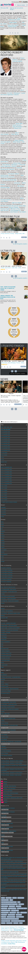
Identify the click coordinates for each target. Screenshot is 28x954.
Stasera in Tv (16, 928)
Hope (2, 644)
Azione (2, 516)
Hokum (5, 802)
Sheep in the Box (4, 723)
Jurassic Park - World (22, 908)
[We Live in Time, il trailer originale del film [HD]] (11, 387)
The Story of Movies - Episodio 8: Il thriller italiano (11, 763)
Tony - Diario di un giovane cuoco (8, 587)
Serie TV (7, 928)
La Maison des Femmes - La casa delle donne (11, 677)
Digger (2, 667)
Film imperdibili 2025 (5, 434)
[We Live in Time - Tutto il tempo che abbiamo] (13, 353)
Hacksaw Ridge (5, 187)
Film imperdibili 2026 (5, 431)
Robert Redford (19, 140)
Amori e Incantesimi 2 (5, 641)
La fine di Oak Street (8, 790)
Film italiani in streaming (6, 579)
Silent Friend (3, 748)
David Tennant (17, 125)
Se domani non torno (5, 657)
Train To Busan (4, 734)
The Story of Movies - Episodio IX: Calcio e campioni (12, 760)
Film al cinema (4, 455)
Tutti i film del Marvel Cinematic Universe (9, 918)
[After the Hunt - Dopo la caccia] (13, 258)
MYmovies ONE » (4, 8)
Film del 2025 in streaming (6, 570)
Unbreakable (4, 914)
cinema (19, 18)
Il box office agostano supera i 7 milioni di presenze (12, 861)
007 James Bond (4, 912)
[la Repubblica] (25, 1)
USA (23, 233)
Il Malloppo (3, 746)
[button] (24, 949)
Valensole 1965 (4, 617)
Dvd (11, 928)
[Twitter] (12, 33)
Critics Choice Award (12, 25)
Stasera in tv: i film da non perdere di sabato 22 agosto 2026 (14, 874)
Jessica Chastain (14, 207)
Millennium (3, 916)
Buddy (2, 672)
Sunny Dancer (4, 739)
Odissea (5, 783)
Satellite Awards (12, 26)
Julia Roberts (14, 212)
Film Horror (3, 512)
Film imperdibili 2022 (5, 441)
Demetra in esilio (4, 686)
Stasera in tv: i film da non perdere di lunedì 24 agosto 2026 (13, 863)
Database (12, 927)
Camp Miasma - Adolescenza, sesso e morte (10, 613)
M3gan (11, 900)
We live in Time (15, 209)
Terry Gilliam (6, 164)
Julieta (2, 838)
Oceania (3, 608)
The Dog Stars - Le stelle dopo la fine (9, 591)
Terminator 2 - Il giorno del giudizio (8, 598)
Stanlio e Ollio (4, 819)
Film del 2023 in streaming (6, 574)
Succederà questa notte (6, 655)
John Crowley (4, 134)
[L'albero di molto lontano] (13, 224)
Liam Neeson (4, 201)
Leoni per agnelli (17, 61)
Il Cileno (3, 594)
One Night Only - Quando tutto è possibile (10, 600)
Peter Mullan (15, 134)
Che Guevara (9, 923)
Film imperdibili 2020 (5, 445)
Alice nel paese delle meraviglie (17, 921)
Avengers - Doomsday (5, 632)
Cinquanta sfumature (5, 910)
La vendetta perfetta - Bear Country (8, 589)
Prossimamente (5, 930)
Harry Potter (18, 914)
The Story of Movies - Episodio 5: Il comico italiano (11, 772)
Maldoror (3, 615)
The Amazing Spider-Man (9, 180)
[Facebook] (10, 33)
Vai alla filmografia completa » (20, 244)
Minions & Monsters (8, 795)
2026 (5, 427)
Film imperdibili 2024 (5, 436)
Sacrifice (5, 800)
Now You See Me (4, 900)
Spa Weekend (4, 674)
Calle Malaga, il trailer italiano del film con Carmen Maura (13, 880)
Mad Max (3, 923)
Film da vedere (4, 452)
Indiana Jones (23, 912)
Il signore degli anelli (5, 921)
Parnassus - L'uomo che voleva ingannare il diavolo (13, 93)
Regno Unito (19, 233)
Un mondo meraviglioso (6, 750)
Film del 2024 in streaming (6, 572)
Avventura (7, 233)
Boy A (22, 90)
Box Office (23, 928)
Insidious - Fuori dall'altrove (7, 610)
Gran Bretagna (12, 362)
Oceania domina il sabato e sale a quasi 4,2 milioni (12, 865)
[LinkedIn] (15, 33)
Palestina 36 (3, 639)
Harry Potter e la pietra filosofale (8, 596)
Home (2, 927)
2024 (22, 362)
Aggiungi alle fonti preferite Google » (16, 8)
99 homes (17, 183)
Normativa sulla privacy (16, 940)
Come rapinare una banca (6, 755)
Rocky (21, 923)
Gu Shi (2, 681)
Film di (2, 457)
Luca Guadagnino (15, 210)
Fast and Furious (19, 916)
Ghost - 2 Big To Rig (5, 713)
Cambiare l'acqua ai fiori (6, 653)
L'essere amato (4, 664)
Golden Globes (13, 22)
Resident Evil (4, 634)
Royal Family (4, 908)
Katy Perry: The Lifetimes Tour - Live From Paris (11, 741)
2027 (2, 427)
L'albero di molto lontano (9, 232)
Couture (2, 603)
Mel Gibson (21, 186)
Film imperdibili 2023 (5, 438)
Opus (19, 902)
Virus (18, 912)
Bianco (2, 662)
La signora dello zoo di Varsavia (8, 808)
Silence (8, 199)
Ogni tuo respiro (16, 203)
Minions (3, 897)
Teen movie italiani (11, 916)
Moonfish (3, 679)
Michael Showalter (6, 206)
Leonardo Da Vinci (12, 908)
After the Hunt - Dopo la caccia (11, 266)
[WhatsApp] (18, 33)
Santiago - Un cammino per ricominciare (9, 630)
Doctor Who (19, 123)
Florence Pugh (5, 209)
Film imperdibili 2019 (5, 448)
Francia (18, 362)
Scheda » (24, 237)
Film (16, 927)
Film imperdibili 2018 (5, 450)
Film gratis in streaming (6, 567)
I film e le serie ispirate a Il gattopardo (9, 904)
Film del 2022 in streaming (6, 577)
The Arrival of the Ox (5, 693)
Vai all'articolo (18, 404)
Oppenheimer (12, 906)
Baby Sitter (18, 906)
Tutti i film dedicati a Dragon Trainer (8, 902)
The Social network (13, 174)
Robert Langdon (11, 914)
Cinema (7, 927)
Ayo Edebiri (22, 212)
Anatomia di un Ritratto (6, 691)
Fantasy (12, 233)
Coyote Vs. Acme (4, 737)
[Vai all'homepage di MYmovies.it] (7, 5)
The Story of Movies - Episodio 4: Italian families (11, 775)
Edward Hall (17, 128)
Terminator (16, 923)
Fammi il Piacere (4, 753)
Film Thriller (3, 509)
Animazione (3, 514)
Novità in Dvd (4, 461)
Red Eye (3, 835)
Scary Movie (8, 897)
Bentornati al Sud (4, 648)
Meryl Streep (16, 142)
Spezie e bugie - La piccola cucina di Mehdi (10, 627)
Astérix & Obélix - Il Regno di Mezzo (8, 831)
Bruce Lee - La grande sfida (7, 823)
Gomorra (14, 897)
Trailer (11, 930)
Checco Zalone (4, 906)
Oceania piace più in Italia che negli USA (9, 871)
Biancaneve (21, 904)
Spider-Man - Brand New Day (10, 786)
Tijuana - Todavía (4, 684)
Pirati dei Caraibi (14, 910)
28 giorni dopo (21, 897)
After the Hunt (5, 210)
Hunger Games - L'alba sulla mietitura (9, 625)
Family (2, 233)
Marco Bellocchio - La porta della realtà (9, 725)
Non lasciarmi (10, 169)
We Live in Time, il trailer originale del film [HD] (11, 396)
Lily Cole (9, 93)
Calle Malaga (4, 637)
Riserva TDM (14, 942)
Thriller (2, 267)
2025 (19, 267)
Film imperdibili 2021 (5, 443)
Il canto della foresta (5, 660)
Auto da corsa (13, 912)
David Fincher (5, 175)
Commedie (3, 507)
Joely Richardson (17, 126)
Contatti (7, 940)
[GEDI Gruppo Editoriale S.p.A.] (20, 1)
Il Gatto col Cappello (5, 651)
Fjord (2, 646)
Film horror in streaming (6, 581)
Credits (3, 940)
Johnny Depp (17, 163)
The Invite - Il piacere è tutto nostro (8, 623)
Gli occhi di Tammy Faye (19, 206)
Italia (16, 267)
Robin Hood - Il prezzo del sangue (11, 793)
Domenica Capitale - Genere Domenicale (10, 688)
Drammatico (8, 267)
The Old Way (3, 815)
